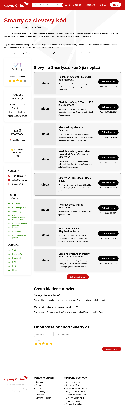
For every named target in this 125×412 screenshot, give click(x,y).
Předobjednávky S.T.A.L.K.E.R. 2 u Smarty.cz (76, 103)
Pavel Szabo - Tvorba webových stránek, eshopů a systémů (16, 390)
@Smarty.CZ (17, 184)
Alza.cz (12, 104)
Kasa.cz (13, 112)
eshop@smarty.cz (19, 180)
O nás (38, 385)
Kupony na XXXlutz (74, 385)
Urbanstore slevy (73, 401)
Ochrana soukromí (43, 398)
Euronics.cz (17, 108)
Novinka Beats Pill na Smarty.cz (70, 206)
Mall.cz (21, 112)
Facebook (40, 395)
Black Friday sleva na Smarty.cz (70, 129)
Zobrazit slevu (108, 82)
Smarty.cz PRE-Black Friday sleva (74, 179)
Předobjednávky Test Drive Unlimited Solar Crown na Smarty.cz (74, 154)
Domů (6, 27)
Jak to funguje (42, 392)
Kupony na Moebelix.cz (76, 395)
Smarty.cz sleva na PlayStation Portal (69, 230)
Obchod (77, 5)
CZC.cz (21, 104)
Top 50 (102, 5)
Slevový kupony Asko (75, 398)
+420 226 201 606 (19, 176)
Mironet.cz (13, 116)
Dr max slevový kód (74, 404)
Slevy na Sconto (73, 382)
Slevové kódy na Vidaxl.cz (77, 388)
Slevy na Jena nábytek (75, 392)
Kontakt (39, 388)
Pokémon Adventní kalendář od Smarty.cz (74, 78)
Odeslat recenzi (111, 349)
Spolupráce (41, 382)
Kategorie (90, 5)
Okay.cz (23, 116)
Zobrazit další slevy (77, 277)
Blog (115, 5)
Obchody (15, 27)
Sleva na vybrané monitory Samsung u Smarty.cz (74, 255)
